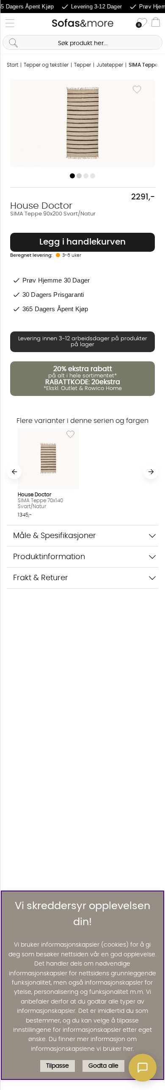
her (128, 1049)
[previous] (14, 471)
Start (12, 64)
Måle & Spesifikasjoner (54, 536)
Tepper (82, 64)
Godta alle (103, 1066)
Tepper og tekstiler (46, 64)
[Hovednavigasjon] (9, 23)
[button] (143, 1068)
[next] (150, 471)
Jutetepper (109, 64)
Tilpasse (57, 1066)
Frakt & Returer (40, 578)
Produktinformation (49, 557)
